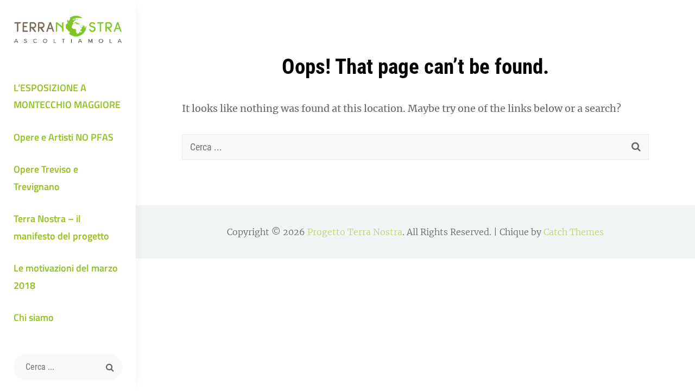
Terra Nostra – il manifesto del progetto (61, 227)
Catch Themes (574, 231)
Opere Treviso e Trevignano (46, 178)
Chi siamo (34, 317)
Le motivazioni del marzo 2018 (66, 277)
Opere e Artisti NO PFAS (63, 137)
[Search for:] (68, 367)
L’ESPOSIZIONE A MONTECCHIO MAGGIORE (67, 96)
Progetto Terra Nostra (354, 231)
